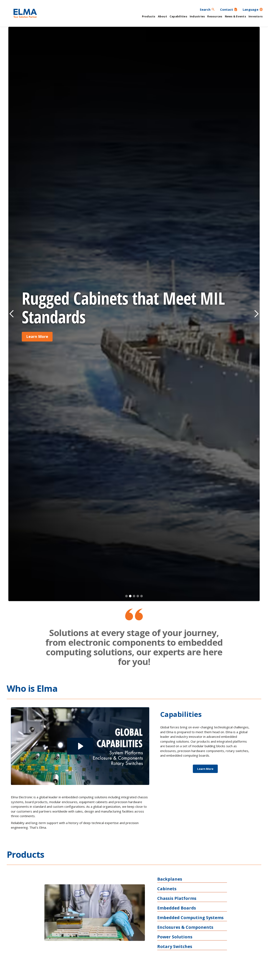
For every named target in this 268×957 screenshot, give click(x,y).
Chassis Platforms (176, 898)
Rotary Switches (174, 946)
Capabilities (178, 16)
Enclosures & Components (185, 927)
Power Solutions (174, 937)
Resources (214, 16)
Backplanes (169, 879)
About (162, 16)
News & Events (235, 16)
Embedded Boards (176, 908)
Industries (197, 16)
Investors (256, 16)
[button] (253, 9)
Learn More (37, 336)
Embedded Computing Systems (190, 917)
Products (148, 16)
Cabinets (167, 888)
